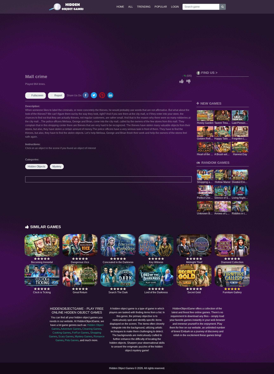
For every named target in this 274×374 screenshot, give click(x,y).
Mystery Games (83, 336)
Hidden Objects (36, 166)
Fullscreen (37, 95)
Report (58, 95)
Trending (143, 6)
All (130, 6)
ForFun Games (80, 332)
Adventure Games (71, 329)
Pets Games (72, 340)
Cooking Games (61, 332)
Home (120, 6)
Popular (161, 6)
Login (175, 6)
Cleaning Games (91, 329)
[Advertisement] (137, 42)
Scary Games (66, 336)
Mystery (56, 166)
